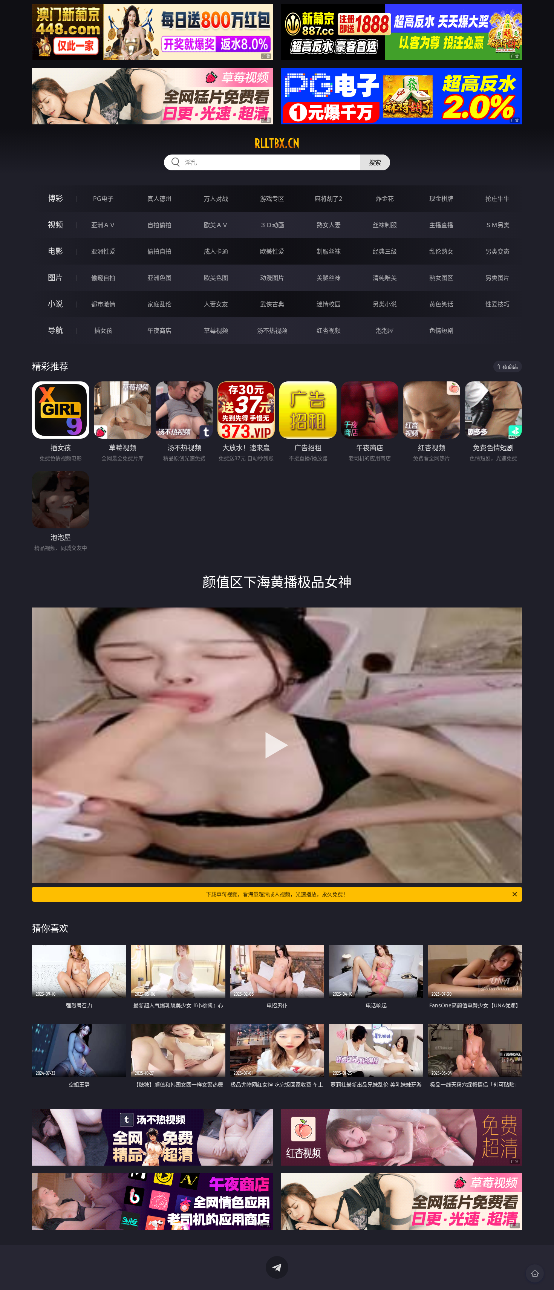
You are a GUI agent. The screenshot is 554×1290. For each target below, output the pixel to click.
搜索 (375, 162)
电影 (55, 251)
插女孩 (103, 330)
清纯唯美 (385, 278)
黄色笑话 (441, 304)
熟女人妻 (329, 225)
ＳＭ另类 (497, 225)
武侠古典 (272, 304)
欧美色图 (216, 278)
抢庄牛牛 (497, 198)
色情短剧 (441, 330)
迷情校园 (329, 304)
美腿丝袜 (329, 278)
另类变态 (497, 251)
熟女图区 (441, 278)
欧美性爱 (272, 251)
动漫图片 (272, 278)
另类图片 (497, 278)
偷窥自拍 (103, 278)
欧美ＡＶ (216, 225)
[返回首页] (535, 1273)
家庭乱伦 (159, 304)
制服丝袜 (329, 251)
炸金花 (385, 198)
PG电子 (103, 198)
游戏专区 (272, 198)
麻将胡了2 (328, 198)
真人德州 (159, 198)
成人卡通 (216, 251)
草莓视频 (216, 330)
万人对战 (216, 198)
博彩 (55, 198)
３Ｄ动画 (272, 225)
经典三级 (385, 251)
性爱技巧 (497, 304)
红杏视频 (329, 330)
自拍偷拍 (159, 225)
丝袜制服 (385, 225)
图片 (55, 277)
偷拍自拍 (159, 251)
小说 (55, 304)
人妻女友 (216, 304)
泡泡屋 (385, 330)
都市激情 (103, 304)
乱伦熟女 (441, 251)
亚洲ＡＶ (103, 225)
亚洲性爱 (103, 251)
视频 (55, 225)
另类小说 (385, 304)
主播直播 (441, 225)
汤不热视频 (272, 330)
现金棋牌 (441, 198)
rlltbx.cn (277, 143)
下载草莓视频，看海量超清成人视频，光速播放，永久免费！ (277, 894)
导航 (55, 330)
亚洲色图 (159, 278)
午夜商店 (159, 330)
